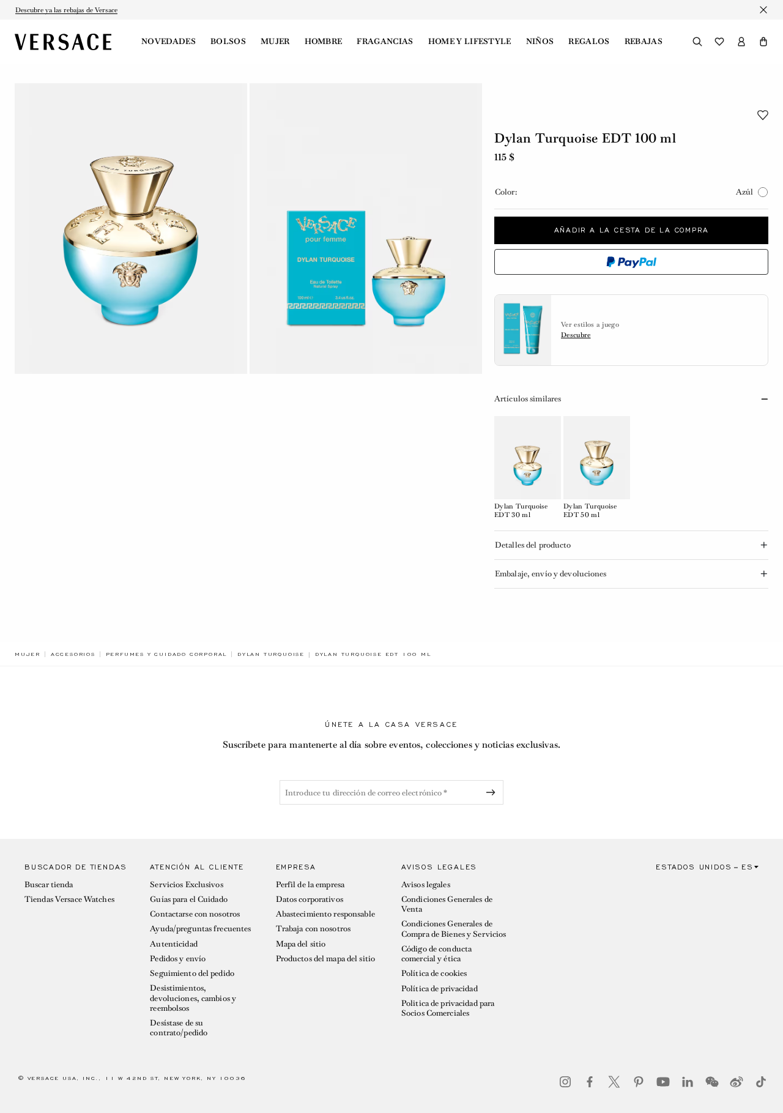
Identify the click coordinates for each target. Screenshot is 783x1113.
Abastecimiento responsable (325, 914)
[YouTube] (663, 1081)
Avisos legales (425, 884)
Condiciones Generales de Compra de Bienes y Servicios (453, 928)
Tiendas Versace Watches (69, 899)
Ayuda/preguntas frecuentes (200, 928)
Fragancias (385, 42)
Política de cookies (434, 973)
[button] (763, 42)
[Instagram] (565, 1081)
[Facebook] (589, 1081)
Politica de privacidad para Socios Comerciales (447, 1008)
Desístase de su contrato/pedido (178, 1028)
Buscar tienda (48, 884)
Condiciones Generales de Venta (446, 904)
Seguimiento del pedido (192, 973)
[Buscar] (697, 42)
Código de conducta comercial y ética (436, 954)
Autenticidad (173, 944)
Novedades (168, 42)
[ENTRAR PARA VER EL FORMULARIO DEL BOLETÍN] (493, 792)
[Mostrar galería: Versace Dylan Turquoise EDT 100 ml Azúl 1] (131, 228)
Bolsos (228, 42)
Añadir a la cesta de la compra (631, 230)
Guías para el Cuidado (189, 899)
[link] (27, 654)
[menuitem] (168, 41)
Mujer (275, 42)
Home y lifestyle (469, 42)
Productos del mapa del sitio (325, 958)
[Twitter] (614, 1081)
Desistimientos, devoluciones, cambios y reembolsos (193, 998)
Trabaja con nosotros (313, 928)
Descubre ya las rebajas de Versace (66, 10)
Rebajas (643, 42)
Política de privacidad (439, 988)
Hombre (324, 42)
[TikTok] (761, 1081)
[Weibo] (736, 1081)
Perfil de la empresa (310, 884)
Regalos (588, 42)
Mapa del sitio (301, 944)
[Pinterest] (638, 1081)
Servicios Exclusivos (186, 884)
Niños (540, 42)
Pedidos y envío (178, 958)
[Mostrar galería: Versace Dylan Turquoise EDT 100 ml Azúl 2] (366, 228)
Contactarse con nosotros (195, 914)
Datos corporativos (309, 899)
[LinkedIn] (687, 1081)
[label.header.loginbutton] (741, 42)
